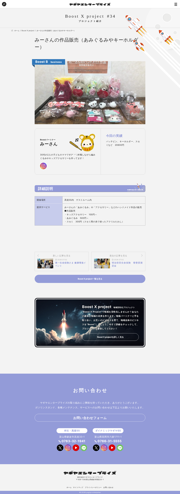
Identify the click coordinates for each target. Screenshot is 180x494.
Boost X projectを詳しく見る (110, 337)
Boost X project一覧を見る (90, 279)
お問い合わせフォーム (90, 418)
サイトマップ (78, 487)
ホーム (69, 487)
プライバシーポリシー (93, 487)
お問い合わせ (108, 487)
